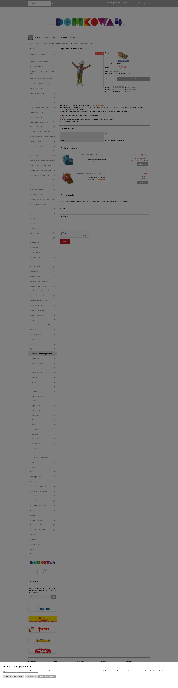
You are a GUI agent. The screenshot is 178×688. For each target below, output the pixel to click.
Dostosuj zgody (31, 676)
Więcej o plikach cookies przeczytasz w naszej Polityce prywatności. (20, 672)
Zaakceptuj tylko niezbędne (14, 676)
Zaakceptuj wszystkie (47, 676)
